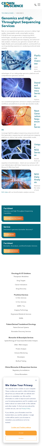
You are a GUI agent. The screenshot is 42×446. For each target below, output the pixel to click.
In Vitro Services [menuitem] (21, 298)
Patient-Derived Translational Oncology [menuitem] (21, 324)
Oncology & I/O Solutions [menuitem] (21, 273)
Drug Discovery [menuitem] (21, 289)
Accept (21, 433)
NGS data (5, 192)
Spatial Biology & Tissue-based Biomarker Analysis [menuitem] (21, 341)
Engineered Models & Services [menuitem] (21, 314)
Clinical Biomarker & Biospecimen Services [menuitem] (21, 367)
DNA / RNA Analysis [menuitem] (21, 345)
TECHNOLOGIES (8, 13)
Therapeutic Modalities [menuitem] (21, 277)
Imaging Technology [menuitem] (21, 310)
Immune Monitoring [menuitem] (21, 353)
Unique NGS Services (37, 150)
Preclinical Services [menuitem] (21, 295)
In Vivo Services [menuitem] (21, 302)
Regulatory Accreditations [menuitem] (21, 370)
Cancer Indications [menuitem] (21, 285)
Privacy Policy (26, 409)
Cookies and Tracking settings (21, 427)
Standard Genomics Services (37, 89)
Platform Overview (37, 59)
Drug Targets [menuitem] (21, 281)
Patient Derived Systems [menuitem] (21, 327)
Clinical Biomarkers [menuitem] (21, 374)
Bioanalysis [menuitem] (21, 357)
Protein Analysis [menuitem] (21, 349)
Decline (21, 438)
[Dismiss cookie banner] (36, 380)
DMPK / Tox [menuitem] (21, 306)
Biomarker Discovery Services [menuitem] (21, 331)
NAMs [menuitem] (21, 318)
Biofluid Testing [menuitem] (21, 361)
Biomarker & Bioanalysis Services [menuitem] (21, 338)
